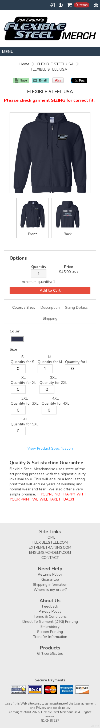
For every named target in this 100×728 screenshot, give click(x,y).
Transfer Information (50, 636)
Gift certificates (50, 653)
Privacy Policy (50, 611)
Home (24, 64)
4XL (55, 398)
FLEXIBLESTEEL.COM (50, 542)
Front (32, 234)
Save (23, 80)
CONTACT (50, 557)
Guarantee (50, 579)
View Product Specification (50, 448)
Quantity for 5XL (24, 424)
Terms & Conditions (50, 616)
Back (68, 234)
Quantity (38, 266)
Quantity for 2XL (53, 382)
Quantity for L (76, 361)
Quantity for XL (23, 382)
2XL (53, 377)
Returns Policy (50, 574)
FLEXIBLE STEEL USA (55, 64)
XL (23, 377)
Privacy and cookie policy (53, 708)
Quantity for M (50, 361)
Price (68, 266)
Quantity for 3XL (24, 403)
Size (13, 349)
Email (43, 80)
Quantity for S (22, 361)
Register (61, 5)
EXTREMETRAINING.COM (50, 547)
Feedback (50, 606)
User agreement (84, 703)
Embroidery (50, 626)
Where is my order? (50, 589)
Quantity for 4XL (55, 403)
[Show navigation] (50, 51)
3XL (24, 398)
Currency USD (96, 5)
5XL (24, 419)
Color (15, 331)
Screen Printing (50, 631)
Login (52, 5)
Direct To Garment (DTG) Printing (50, 621)
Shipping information (50, 584)
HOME (50, 537)
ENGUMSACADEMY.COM (50, 552)
